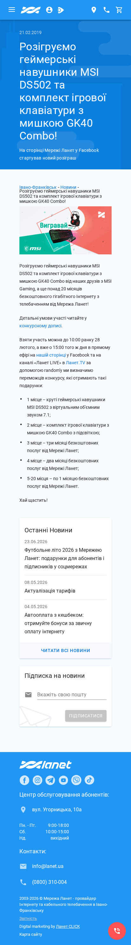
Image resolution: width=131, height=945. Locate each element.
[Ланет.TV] (60, 10)
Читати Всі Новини (65, 650)
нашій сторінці (51, 355)
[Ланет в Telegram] (50, 780)
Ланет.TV (75, 362)
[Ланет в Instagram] (37, 780)
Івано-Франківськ (38, 187)
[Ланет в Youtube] (63, 780)
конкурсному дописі (40, 325)
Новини (68, 187)
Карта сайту (30, 934)
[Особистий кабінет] (49, 10)
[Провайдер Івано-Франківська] (31, 10)
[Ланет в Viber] (76, 780)
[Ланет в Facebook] (24, 780)
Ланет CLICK (68, 926)
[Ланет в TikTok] (89, 780)
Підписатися (86, 715)
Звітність (28, 918)
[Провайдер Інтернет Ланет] (52, 765)
